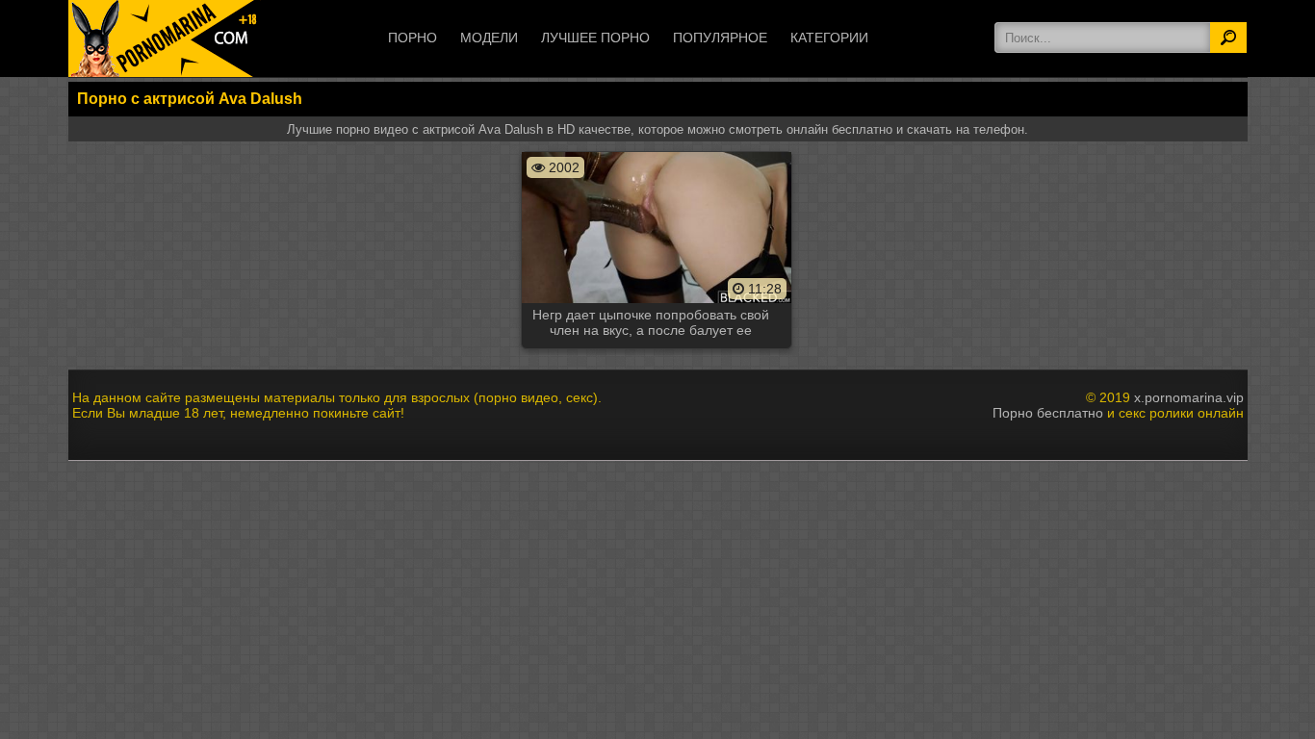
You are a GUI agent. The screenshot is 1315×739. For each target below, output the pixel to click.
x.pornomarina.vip (1189, 397)
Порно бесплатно (1048, 412)
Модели (489, 37)
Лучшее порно (595, 37)
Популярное (720, 37)
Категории (829, 37)
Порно (412, 37)
